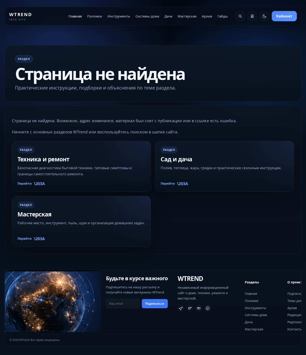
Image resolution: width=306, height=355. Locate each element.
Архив (207, 16)
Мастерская (187, 16)
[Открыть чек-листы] (252, 16)
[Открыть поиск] (240, 16)
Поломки (94, 16)
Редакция (294, 315)
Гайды (223, 16)
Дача (168, 16)
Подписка (294, 293)
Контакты (294, 329)
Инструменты (119, 16)
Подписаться (154, 303)
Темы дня (294, 301)
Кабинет (284, 16)
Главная (75, 16)
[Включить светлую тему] (264, 16)
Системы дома (147, 16)
